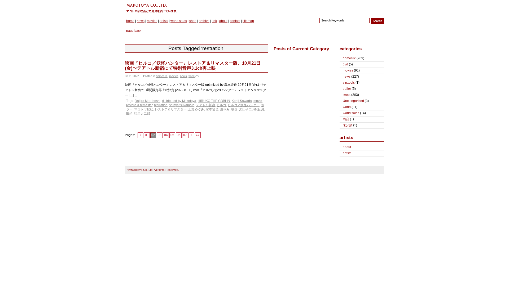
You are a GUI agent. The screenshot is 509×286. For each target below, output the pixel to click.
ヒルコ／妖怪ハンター (244, 105)
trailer (347, 89)
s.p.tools (349, 82)
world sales (178, 21)
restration (161, 105)
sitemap (248, 21)
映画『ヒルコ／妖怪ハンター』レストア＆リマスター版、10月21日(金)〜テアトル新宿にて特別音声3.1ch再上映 (193, 66)
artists (164, 21)
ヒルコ (221, 105)
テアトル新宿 (205, 105)
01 (147, 135)
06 (179, 135)
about (223, 21)
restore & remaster (139, 105)
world (347, 107)
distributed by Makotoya (179, 101)
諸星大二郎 (142, 113)
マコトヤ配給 (143, 109)
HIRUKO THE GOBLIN (214, 101)
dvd (345, 64)
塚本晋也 (212, 109)
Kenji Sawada (242, 101)
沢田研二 (245, 109)
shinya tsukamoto (181, 105)
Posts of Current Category (301, 48)
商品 (346, 119)
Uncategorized (353, 101)
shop (192, 21)
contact (235, 21)
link (214, 21)
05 (172, 135)
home (130, 21)
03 (159, 135)
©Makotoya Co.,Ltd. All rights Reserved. (153, 169)
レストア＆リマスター (171, 109)
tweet (191, 76)
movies (152, 21)
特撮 (256, 109)
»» (198, 135)
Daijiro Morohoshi (147, 101)
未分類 (347, 125)
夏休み (225, 109)
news (140, 21)
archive (204, 21)
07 (185, 135)
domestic (162, 76)
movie (257, 101)
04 (166, 135)
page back (133, 31)
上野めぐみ (196, 109)
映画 (234, 109)
